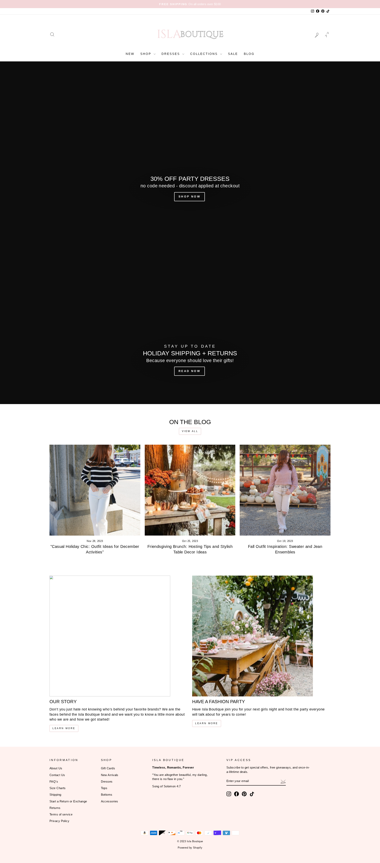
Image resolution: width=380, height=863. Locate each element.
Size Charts (57, 788)
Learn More (63, 728)
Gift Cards (108, 768)
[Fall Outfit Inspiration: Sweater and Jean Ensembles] (285, 490)
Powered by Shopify (190, 847)
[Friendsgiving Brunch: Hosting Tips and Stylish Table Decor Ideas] (190, 490)
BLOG (249, 53)
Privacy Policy (59, 821)
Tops (104, 788)
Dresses (107, 781)
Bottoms (106, 794)
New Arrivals (109, 775)
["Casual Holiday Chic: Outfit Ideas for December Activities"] (94, 490)
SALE (233, 53)
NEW (130, 53)
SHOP (146, 53)
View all (190, 431)
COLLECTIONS (204, 53)
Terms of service (60, 814)
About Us (55, 768)
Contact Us (57, 775)
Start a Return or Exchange (68, 801)
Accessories (109, 801)
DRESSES (171, 53)
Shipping (55, 794)
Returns (54, 808)
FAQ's (53, 781)
